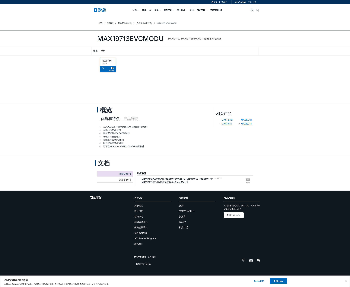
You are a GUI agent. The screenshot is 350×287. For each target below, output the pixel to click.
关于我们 (138, 205)
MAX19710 (227, 119)
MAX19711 (227, 123)
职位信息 (138, 211)
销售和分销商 (141, 233)
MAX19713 (246, 123)
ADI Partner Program (145, 238)
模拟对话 (183, 227)
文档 (103, 51)
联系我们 (138, 243)
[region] (175, 281)
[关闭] (346, 281)
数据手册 (107, 60)
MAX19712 (246, 119)
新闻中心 (138, 216)
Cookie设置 (259, 281)
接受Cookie (278, 281)
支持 (181, 205)
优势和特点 (110, 118)
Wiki (181, 222)
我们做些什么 (141, 222)
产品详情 (130, 118)
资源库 (182, 216)
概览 (95, 51)
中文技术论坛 (185, 211)
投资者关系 (139, 227)
